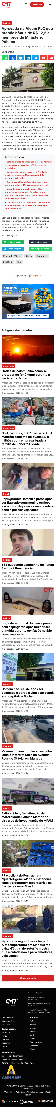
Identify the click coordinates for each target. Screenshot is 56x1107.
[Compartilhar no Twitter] (35, 57)
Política (6, 23)
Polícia (6, 618)
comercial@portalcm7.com (13, 1059)
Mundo (32, 1038)
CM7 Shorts (37, 5)
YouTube (5, 1039)
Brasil (6, 494)
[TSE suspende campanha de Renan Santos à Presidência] (28, 542)
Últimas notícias (8, 1021)
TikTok (4, 1046)
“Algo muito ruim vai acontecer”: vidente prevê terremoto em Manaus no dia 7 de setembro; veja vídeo (25, 175)
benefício (7, 262)
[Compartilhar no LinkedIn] (28, 57)
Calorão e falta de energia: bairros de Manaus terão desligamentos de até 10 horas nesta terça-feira (28, 164)
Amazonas (8, 366)
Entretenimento (36, 1042)
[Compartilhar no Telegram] (20, 57)
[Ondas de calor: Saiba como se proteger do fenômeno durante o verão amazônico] (28, 348)
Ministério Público (12, 256)
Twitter (4, 1036)
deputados (42, 256)
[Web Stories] (26, 4)
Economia (34, 1045)
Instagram (6, 1043)
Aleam (29, 256)
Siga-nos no (20, 275)
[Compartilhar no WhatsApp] (5, 57)
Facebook (6, 1032)
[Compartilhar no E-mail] (43, 57)
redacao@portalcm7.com (12, 1056)
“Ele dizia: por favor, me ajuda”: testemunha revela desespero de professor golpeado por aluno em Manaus (27, 205)
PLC (19, 262)
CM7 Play (6, 1024)
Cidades (7, 684)
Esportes (33, 1049)
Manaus (7, 746)
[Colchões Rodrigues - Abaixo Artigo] (28, 301)
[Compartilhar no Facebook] (12, 57)
